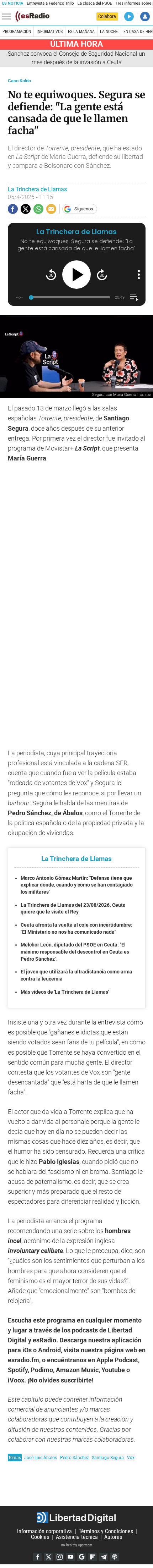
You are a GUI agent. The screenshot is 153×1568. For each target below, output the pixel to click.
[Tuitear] (26, 209)
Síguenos (83, 208)
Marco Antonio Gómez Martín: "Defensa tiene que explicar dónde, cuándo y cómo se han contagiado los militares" (77, 885)
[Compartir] (13, 209)
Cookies (40, 1537)
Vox (130, 1457)
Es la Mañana (81, 31)
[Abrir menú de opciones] (139, 274)
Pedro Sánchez (74, 1457)
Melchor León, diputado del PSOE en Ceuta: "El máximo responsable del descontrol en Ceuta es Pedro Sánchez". (75, 951)
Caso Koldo (19, 80)
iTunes (114, 1557)
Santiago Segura (108, 1457)
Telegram (103, 1557)
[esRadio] (32, 16)
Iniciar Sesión (145, 16)
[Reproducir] (76, 274)
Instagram (59, 1557)
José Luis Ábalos (40, 1457)
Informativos (50, 31)
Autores (113, 1537)
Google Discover (81, 1557)
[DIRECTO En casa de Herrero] (129, 16)
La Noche (109, 31)
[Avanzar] (102, 274)
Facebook (37, 1557)
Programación (16, 31)
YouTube (70, 1557)
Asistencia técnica (77, 1537)
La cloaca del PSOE (95, 3)
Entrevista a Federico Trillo (50, 3)
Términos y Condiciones (106, 1531)
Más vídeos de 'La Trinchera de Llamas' (65, 992)
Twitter (48, 1557)
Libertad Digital (76, 1517)
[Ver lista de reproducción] (133, 297)
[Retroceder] (51, 274)
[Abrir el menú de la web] (8, 16)
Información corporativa (44, 1531)
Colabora (107, 16)
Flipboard (92, 1557)
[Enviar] (38, 209)
